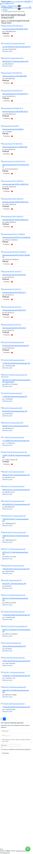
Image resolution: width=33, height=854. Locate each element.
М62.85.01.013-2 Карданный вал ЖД (16, 490)
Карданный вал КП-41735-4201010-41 (15, 166)
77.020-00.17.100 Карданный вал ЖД (16, 676)
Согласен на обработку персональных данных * (16, 749)
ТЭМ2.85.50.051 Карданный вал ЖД (15, 569)
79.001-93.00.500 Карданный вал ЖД (16, 661)
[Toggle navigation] (30, 7)
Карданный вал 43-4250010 (12, 129)
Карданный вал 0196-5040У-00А (14, 76)
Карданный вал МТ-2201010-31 (14, 328)
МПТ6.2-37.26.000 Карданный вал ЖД (15, 599)
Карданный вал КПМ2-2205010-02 (15, 202)
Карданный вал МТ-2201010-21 (14, 310)
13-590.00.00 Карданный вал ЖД (14, 396)
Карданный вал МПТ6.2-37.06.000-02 (16, 237)
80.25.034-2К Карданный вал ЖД (14, 411)
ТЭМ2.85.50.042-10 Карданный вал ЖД (15, 537)
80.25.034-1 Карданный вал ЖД (14, 583)
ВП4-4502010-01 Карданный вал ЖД (16, 504)
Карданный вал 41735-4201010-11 (15, 94)
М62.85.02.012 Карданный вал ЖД (15, 426)
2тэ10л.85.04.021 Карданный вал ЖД (16, 47)
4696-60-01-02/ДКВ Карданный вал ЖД (15, 691)
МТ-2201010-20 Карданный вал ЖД (15, 345)
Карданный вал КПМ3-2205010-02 (15, 220)
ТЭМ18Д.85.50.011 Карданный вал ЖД (15, 520)
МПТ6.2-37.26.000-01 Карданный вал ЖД (16, 630)
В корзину (6, 36)
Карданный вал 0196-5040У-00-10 (15, 111)
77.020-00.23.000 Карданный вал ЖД (16, 707)
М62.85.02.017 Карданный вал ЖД (15, 61)
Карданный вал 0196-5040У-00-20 (15, 29)
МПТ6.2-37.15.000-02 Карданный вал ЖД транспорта (16, 381)
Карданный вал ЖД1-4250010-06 (14, 147)
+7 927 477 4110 (7, 7)
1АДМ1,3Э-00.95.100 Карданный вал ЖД (16, 456)
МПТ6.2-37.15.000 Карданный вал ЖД (15, 553)
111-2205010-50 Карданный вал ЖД (15, 440)
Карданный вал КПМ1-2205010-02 (15, 184)
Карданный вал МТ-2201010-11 (14, 292)
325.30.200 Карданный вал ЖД (14, 646)
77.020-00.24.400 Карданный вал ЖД (16, 363)
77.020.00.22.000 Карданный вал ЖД (16, 615)
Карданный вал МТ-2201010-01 (14, 275)
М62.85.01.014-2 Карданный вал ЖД (16, 475)
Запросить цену (7, 51)
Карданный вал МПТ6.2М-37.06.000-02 (16, 256)
